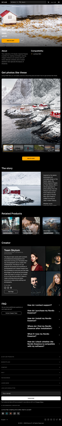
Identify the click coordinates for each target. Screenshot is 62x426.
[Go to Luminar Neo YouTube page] (54, 420)
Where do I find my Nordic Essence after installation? (43, 327)
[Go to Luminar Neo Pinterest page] (60, 420)
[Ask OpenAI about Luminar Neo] (3, 413)
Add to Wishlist (11, 224)
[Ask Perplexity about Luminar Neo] (6, 413)
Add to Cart (10, 40)
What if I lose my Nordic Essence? (43, 335)
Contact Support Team (11, 313)
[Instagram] (8, 288)
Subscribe (31, 398)
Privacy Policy (39, 402)
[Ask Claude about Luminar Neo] (10, 413)
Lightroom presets (7, 233)
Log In (53, 2)
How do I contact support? (43, 305)
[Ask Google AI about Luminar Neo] (18, 413)
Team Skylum (12, 33)
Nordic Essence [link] (15, 6)
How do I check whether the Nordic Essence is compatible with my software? (43, 343)
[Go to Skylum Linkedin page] (51, 420)
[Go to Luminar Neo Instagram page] (48, 420)
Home (3, 6)
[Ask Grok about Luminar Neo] (14, 413)
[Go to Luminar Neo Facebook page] (45, 420)
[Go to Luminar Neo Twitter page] (57, 420)
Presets (8, 6)
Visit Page (10, 291)
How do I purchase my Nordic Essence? (43, 311)
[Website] (11, 288)
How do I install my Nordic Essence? (43, 319)
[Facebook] (5, 288)
